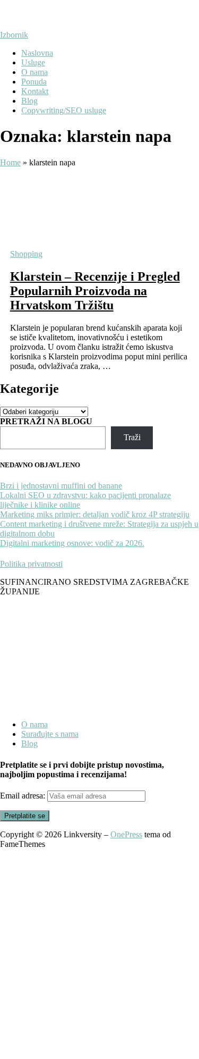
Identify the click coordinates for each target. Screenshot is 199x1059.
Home (10, 162)
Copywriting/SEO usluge (63, 110)
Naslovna (37, 52)
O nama (34, 72)
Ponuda (34, 81)
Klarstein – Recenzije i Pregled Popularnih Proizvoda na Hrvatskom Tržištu (95, 291)
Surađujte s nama (50, 733)
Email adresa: (23, 795)
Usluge (33, 62)
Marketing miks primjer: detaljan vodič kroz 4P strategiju (94, 514)
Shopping (26, 253)
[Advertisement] (99, 954)
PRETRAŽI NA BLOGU (46, 421)
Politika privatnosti (31, 563)
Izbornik (14, 34)
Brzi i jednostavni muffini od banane (61, 485)
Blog (29, 100)
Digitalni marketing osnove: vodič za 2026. (72, 543)
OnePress (126, 834)
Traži (132, 437)
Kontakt (34, 91)
